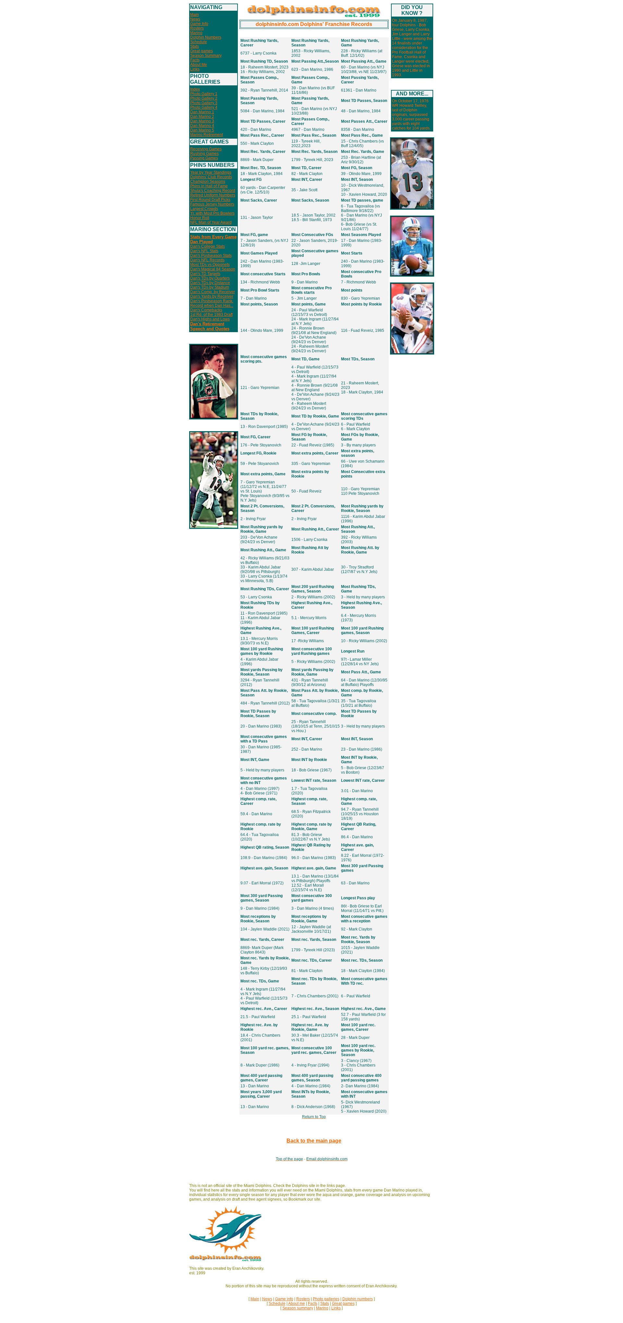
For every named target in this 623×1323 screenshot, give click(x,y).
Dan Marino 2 (202, 116)
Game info (284, 1299)
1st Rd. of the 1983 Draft (211, 314)
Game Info (199, 23)
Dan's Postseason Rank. (211, 301)
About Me (198, 64)
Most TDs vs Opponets (210, 264)
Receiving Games (206, 149)
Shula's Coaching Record (212, 190)
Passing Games (204, 158)
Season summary (297, 1308)
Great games (201, 51)
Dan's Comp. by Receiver (212, 292)
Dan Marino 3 (202, 121)
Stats (194, 46)
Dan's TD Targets (205, 273)
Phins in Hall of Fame (209, 186)
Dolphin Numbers (205, 37)
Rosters (197, 28)
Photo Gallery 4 (203, 107)
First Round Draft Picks (210, 199)
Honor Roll (199, 218)
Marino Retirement (206, 134)
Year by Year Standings (210, 172)
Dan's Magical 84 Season (212, 269)
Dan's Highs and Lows (210, 319)
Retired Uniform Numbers (212, 195)
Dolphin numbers (357, 1299)
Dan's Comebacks (206, 310)
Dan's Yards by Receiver (211, 296)
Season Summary (206, 55)
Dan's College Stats (207, 246)
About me (296, 1303)
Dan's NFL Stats (204, 251)
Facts (195, 60)
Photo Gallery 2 (203, 98)
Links (195, 69)
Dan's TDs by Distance (210, 283)
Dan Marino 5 (202, 130)
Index (195, 89)
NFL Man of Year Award (211, 222)
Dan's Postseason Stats (211, 255)
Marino (196, 33)
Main (194, 14)
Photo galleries (326, 1299)
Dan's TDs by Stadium (209, 287)
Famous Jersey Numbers (212, 204)
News (195, 19)
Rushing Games (204, 153)
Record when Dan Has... (211, 305)
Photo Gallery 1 (203, 94)
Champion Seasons (207, 181)
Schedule (198, 42)
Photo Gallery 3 (203, 103)
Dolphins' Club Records (211, 177)
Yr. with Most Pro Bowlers (212, 213)
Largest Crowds (204, 208)
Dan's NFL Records (207, 260)
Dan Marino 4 (202, 125)
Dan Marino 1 (202, 112)
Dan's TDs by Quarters (210, 278)
